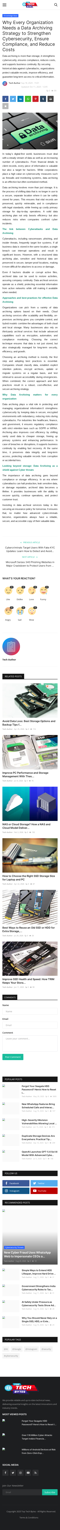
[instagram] (20, 1473)
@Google (16, 1349)
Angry (8, 619)
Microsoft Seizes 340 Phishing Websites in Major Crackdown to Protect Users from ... (30, 564)
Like (8, 599)
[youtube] (28, 1473)
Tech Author (14, 83)
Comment (7, 1032)
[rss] (35, 1473)
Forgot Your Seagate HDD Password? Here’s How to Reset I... (39, 1089)
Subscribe (49, 1492)
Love (31, 599)
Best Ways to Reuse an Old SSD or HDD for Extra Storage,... (28, 929)
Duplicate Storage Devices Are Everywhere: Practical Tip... (38, 1138)
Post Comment (13, 1057)
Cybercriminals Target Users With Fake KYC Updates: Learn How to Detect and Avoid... (30, 549)
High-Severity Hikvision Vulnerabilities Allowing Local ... (39, 1122)
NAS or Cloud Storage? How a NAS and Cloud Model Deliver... (26, 826)
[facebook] (5, 1473)
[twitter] (13, 1473)
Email (5, 1018)
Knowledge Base (10, 15)
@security (46, 1349)
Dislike (20, 599)
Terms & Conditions (29, 1517)
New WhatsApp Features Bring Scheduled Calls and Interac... (38, 1106)
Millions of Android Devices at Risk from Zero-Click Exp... (39, 1451)
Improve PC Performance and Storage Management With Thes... (25, 774)
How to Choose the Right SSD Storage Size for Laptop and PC (28, 877)
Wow (31, 619)
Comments (10, 997)
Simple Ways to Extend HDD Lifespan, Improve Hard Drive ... (39, 1272)
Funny (43, 599)
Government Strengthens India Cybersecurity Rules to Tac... (39, 1288)
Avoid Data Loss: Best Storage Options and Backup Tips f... (28, 722)
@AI (6, 1349)
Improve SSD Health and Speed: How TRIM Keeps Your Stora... (28, 981)
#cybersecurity (11, 1355)
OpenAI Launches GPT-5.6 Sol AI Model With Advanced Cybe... (39, 1153)
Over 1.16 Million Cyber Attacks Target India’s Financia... (37, 1437)
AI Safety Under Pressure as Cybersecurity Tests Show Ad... (39, 1304)
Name (5, 1005)
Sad (19, 619)
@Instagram (31, 1349)
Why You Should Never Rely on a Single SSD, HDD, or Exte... (39, 1320)
